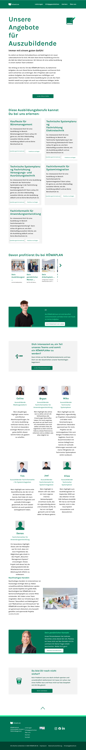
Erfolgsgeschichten (31, 730)
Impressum (43, 746)
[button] (17, 151)
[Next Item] (60, 265)
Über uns (27, 732)
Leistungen (28, 728)
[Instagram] (56, 728)
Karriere (27, 735)
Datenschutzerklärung (55, 746)
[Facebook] (59, 728)
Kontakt (27, 737)
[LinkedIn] (63, 728)
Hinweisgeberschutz (70, 746)
